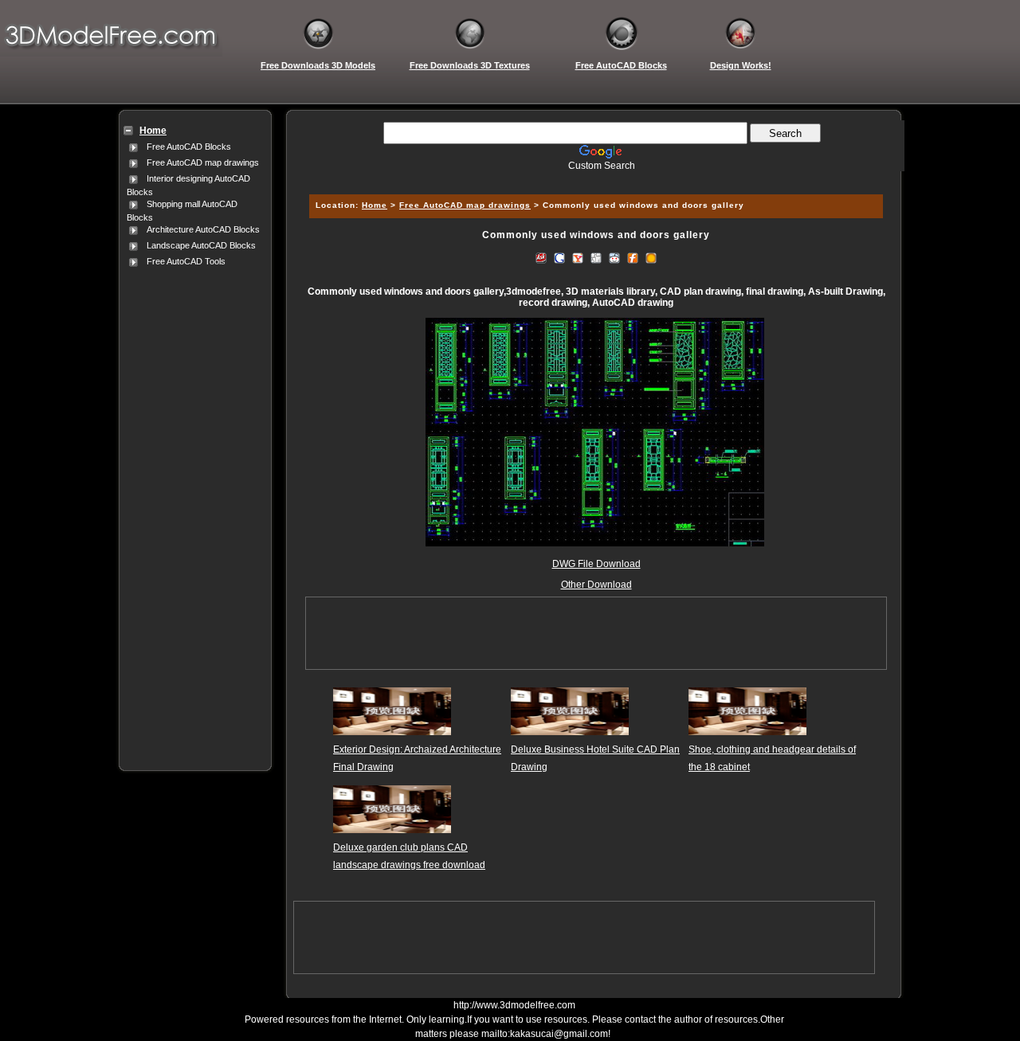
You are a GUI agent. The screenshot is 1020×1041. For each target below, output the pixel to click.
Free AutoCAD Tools (186, 261)
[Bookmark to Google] (559, 257)
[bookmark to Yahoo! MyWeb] (578, 257)
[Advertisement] (192, 509)
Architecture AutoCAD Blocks (203, 229)
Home (374, 205)
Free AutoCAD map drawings (203, 162)
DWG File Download (596, 563)
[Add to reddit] (614, 257)
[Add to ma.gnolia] (651, 257)
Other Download (596, 584)
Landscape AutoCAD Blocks (201, 245)
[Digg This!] (596, 257)
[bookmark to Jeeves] (541, 257)
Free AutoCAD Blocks (189, 146)
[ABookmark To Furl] (633, 257)
